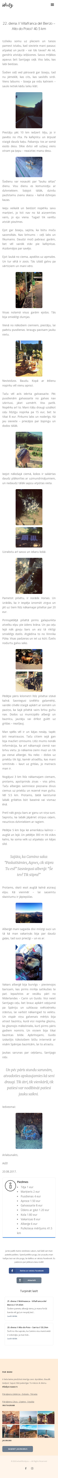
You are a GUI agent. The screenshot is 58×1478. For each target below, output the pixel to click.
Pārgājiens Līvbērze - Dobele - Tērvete (19, 1394)
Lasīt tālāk (12, 1316)
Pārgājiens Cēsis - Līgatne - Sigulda (18, 1401)
